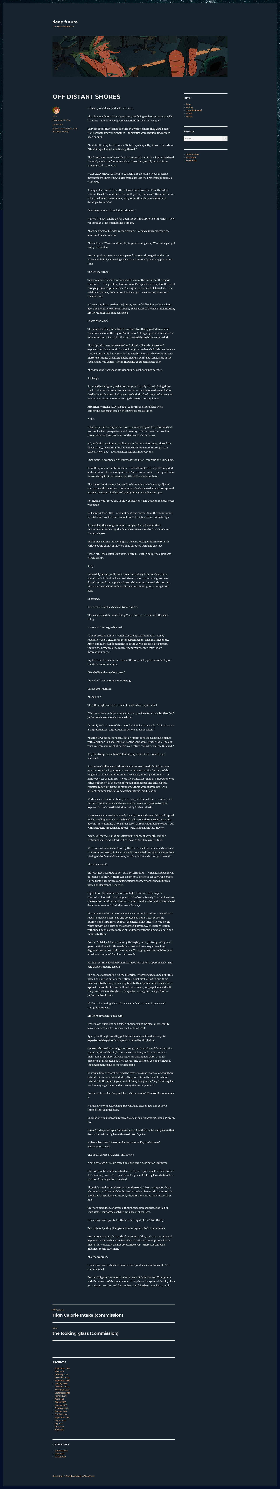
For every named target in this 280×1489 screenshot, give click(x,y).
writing (65, 131)
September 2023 (62, 1393)
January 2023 (61, 1405)
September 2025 (62, 1368)
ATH (75, 128)
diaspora (56, 131)
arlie (54, 116)
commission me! (194, 110)
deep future (65, 21)
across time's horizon (62, 128)
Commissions (61, 1450)
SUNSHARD (60, 1457)
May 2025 (59, 1371)
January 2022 (61, 1411)
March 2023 (60, 1402)
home (188, 104)
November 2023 (62, 1390)
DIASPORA (57, 124)
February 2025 (61, 1374)
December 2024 (62, 1377)
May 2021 (59, 1429)
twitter (189, 116)
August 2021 (60, 1420)
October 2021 (61, 1414)
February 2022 (61, 1408)
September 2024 (62, 1380)
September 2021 (62, 1417)
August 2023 (60, 1396)
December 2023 (62, 1386)
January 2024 (61, 1383)
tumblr (189, 113)
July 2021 (59, 1423)
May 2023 (59, 1399)
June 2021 (59, 1426)
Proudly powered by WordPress (80, 1476)
